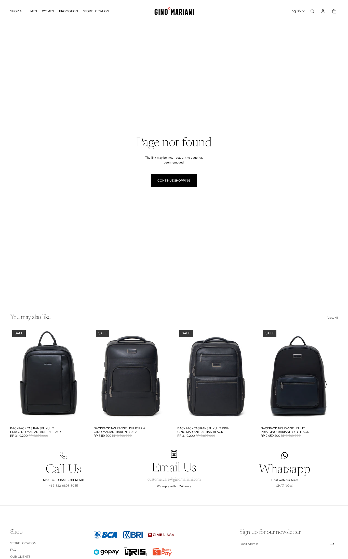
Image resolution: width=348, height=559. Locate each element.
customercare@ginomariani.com (174, 480)
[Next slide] (79, 375)
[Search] (312, 11)
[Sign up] (332, 544)
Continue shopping (174, 181)
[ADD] (79, 416)
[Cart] (334, 11)
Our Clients (20, 556)
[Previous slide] (17, 375)
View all (332, 318)
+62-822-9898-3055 (63, 486)
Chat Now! (284, 486)
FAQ (13, 550)
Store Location (23, 543)
